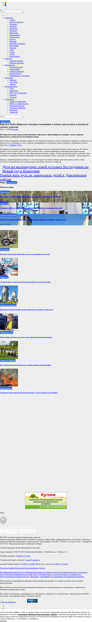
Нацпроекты (10, 65)
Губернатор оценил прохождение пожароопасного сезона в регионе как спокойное (29, 393)
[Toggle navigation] (1, 9)
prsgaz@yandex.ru (33, 560)
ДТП (12, 89)
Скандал (13, 97)
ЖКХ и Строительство (19, 104)
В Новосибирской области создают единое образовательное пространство (26, 337)
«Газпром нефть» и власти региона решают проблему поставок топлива (31, 208)
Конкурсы (14, 29)
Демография (15, 69)
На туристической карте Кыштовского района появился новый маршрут (25, 365)
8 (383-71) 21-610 (23, 556)
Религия (13, 48)
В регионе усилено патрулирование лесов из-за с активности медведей (30, 197)
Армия (12, 20)
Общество (9, 18)
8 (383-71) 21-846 (61, 564)
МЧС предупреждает (18, 93)
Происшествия (11, 86)
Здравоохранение (17, 71)
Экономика (9, 99)
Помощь (13, 41)
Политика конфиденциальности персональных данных (22, 568)
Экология (13, 112)
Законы (13, 84)
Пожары (13, 95)
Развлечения (15, 56)
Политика (9, 78)
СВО (12, 50)
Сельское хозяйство (18, 108)
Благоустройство (16, 22)
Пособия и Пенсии (17, 44)
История (13, 26)
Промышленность (17, 106)
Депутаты (14, 82)
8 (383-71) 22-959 (28, 564)
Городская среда (16, 67)
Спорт (12, 54)
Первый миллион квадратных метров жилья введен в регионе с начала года (33, 220)
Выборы (13, 80)
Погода (13, 39)
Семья (12, 52)
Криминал (14, 91)
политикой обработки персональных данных (37, 614)
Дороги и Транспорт (18, 101)
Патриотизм (15, 37)
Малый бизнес (15, 74)
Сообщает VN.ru (15, 145)
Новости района (16, 61)
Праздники (14, 46)
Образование (15, 35)
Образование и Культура (20, 76)
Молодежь (14, 33)
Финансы (13, 110)
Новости (8, 59)
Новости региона (17, 63)
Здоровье (13, 24)
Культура (13, 31)
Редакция (14, 129)
